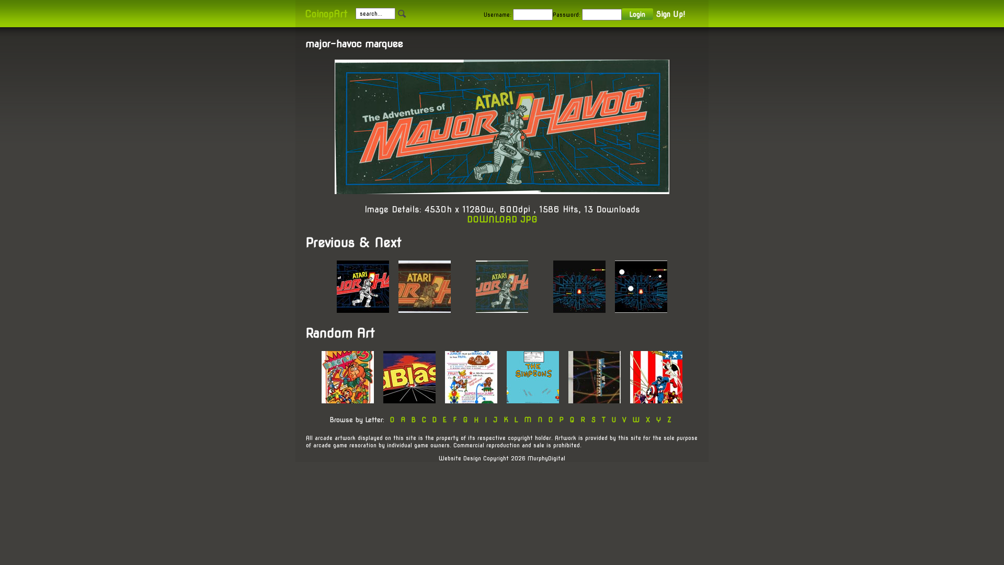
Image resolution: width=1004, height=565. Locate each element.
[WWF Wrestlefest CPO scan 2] (594, 400)
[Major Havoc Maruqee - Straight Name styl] (424, 310)
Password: (566, 14)
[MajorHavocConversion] (641, 310)
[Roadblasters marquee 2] (409, 400)
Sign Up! (670, 14)
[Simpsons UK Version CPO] (533, 400)
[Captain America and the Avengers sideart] (656, 400)
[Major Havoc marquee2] (363, 310)
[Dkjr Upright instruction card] (471, 400)
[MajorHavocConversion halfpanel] (579, 310)
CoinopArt (326, 13)
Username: (497, 14)
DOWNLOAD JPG (502, 219)
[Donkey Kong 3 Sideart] (347, 400)
